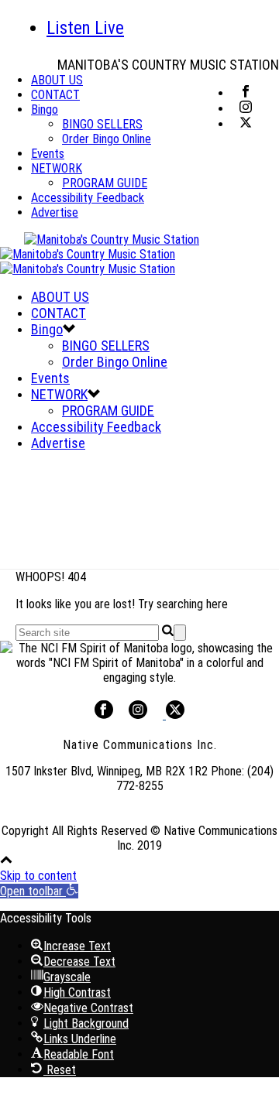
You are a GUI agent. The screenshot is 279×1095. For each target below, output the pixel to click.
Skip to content (38, 875)
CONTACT (55, 94)
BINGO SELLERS (102, 124)
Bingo (44, 109)
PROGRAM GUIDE (104, 183)
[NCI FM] (99, 254)
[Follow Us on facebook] (104, 714)
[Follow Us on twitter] (173, 714)
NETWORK (56, 168)
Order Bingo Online (106, 139)
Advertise (54, 212)
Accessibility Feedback (87, 197)
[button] (39, 891)
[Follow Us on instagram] (138, 714)
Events (47, 153)
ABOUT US (57, 80)
